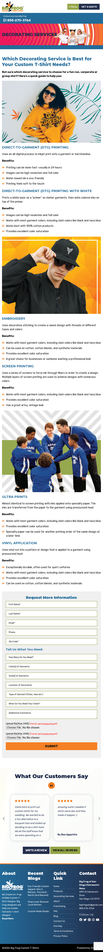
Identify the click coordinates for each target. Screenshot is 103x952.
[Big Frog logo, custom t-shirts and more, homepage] (13, 3)
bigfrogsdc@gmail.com (91, 905)
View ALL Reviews (65, 850)
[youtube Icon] (97, 919)
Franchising (59, 906)
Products (58, 891)
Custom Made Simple (38, 911)
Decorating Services (64, 896)
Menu (74, 6)
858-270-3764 (19, 20)
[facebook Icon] (80, 919)
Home (56, 886)
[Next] (99, 818)
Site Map (58, 926)
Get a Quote (89, 6)
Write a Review (36, 850)
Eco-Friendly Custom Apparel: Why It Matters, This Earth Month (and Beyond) (38, 890)
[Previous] (4, 818)
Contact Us (59, 921)
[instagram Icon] (93, 919)
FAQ (56, 911)
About (57, 901)
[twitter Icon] (85, 919)
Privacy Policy (61, 936)
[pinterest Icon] (89, 919)
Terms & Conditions (63, 931)
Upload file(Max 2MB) (31, 723)
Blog (56, 916)
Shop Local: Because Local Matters (38, 903)
